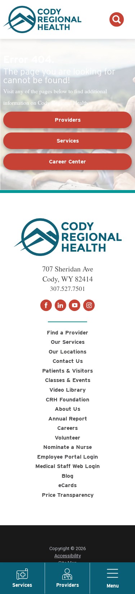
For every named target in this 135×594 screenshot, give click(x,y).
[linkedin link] (60, 305)
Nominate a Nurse (67, 447)
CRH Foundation (67, 399)
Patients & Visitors (67, 370)
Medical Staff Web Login (67, 466)
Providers (68, 119)
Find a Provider (67, 332)
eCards (67, 485)
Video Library (67, 389)
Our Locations (67, 351)
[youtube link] (74, 305)
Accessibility (67, 555)
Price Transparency (68, 494)
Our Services (68, 341)
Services (68, 140)
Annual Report (67, 418)
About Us (67, 408)
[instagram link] (89, 305)
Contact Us (68, 360)
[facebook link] (46, 305)
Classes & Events (67, 380)
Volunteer (67, 437)
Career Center (67, 161)
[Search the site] (116, 19)
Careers (67, 427)
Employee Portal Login (67, 456)
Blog (67, 475)
